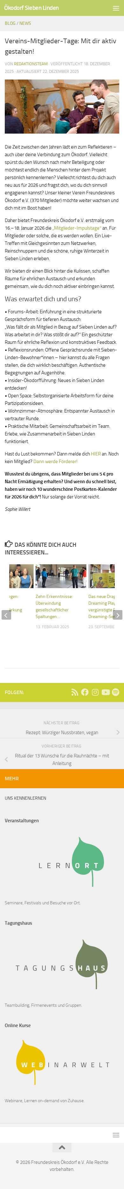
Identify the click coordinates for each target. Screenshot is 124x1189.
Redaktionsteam (31, 63)
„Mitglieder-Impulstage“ (76, 228)
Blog (10, 23)
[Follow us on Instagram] (95, 692)
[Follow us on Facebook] (85, 692)
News (25, 23)
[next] (117, 615)
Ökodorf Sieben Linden (31, 7)
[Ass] (75, 692)
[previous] (6, 615)
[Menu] (116, 8)
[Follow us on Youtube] (105, 692)
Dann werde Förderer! (55, 461)
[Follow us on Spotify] (115, 692)
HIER (96, 454)
